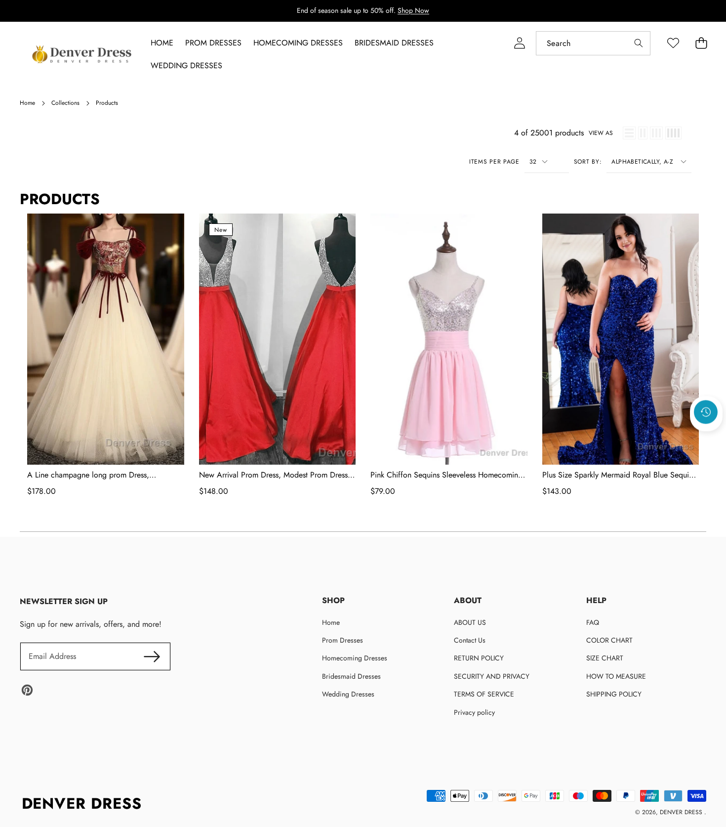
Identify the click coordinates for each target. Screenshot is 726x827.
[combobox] (593, 43)
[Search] (638, 43)
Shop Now (413, 10)
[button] (706, 438)
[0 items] (701, 43)
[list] (629, 133)
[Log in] (519, 43)
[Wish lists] (673, 43)
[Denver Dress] (83, 54)
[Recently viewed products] (706, 412)
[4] (673, 133)
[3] (656, 133)
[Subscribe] (151, 656)
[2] (642, 133)
